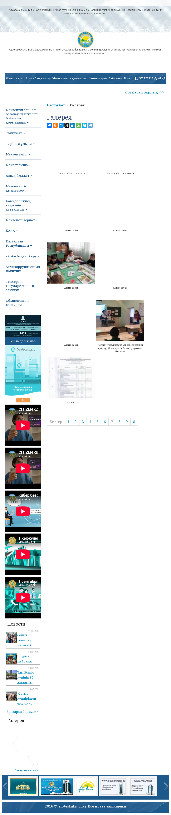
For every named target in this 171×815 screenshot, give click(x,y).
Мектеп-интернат (21, 220)
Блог (127, 78)
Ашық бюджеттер (38, 78)
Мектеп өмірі (17, 154)
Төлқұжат (14, 133)
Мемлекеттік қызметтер (70, 78)
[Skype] (84, 125)
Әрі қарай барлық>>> (144, 92)
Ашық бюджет (18, 175)
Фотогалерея (98, 78)
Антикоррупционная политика (23, 269)
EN (151, 78)
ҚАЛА (11, 230)
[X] (66, 125)
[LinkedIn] (72, 125)
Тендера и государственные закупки (20, 285)
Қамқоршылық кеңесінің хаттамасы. (18, 205)
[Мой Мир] (61, 125)
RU (146, 78)
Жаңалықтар (15, 78)
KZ (141, 78)
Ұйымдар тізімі (23, 341)
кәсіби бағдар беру (22, 256)
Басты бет (56, 105)
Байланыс (116, 78)
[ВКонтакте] (49, 125)
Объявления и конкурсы (17, 302)
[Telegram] (90, 125)
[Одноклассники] (55, 125)
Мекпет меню (17, 165)
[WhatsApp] (78, 125)
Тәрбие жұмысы (19, 143)
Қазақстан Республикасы (18, 243)
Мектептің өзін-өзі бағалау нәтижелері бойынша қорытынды (22, 116)
